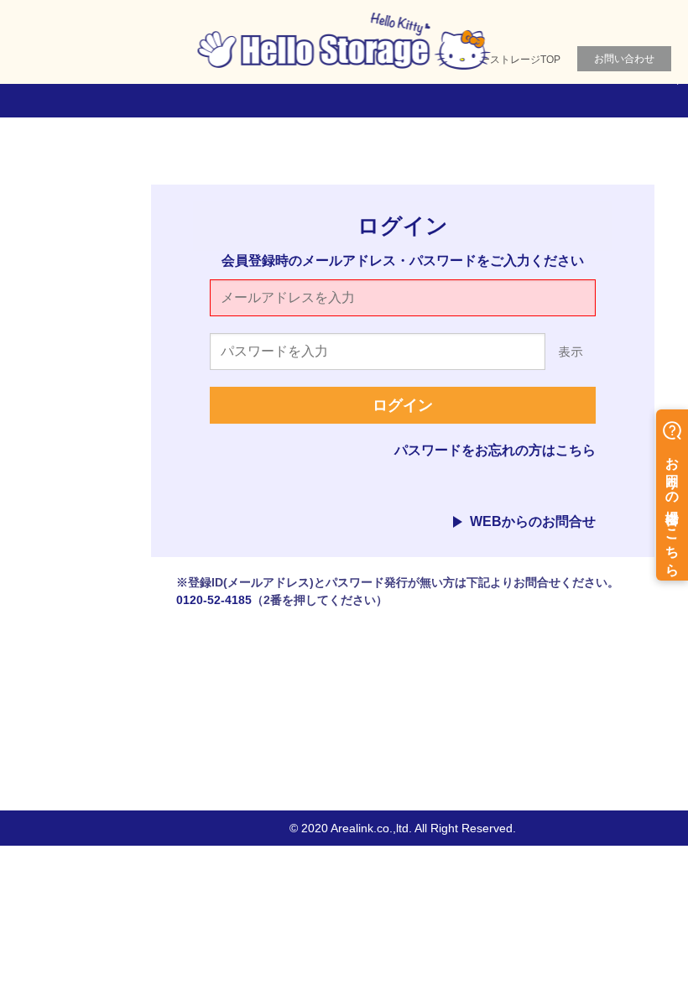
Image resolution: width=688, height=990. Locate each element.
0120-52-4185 (214, 600)
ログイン (403, 405)
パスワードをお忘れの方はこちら (495, 450)
